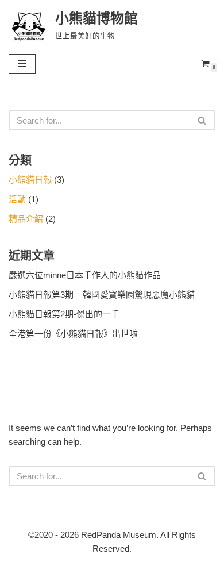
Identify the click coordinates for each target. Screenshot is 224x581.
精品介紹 (26, 219)
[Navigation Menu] (22, 64)
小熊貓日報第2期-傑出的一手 (64, 314)
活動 (17, 199)
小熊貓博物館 (175, 569)
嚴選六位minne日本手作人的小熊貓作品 (85, 275)
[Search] (202, 120)
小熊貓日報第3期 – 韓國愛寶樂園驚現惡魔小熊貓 (102, 294)
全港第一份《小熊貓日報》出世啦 (73, 333)
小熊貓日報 (30, 179)
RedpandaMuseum (59, 569)
